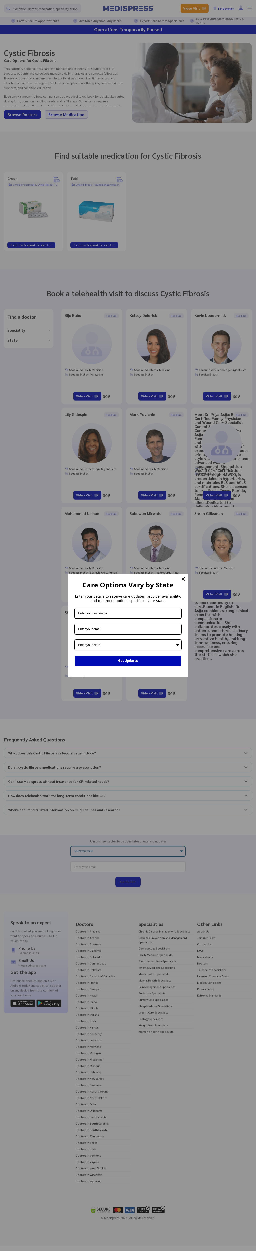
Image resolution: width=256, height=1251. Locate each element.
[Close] (183, 579)
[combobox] (128, 644)
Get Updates (128, 660)
